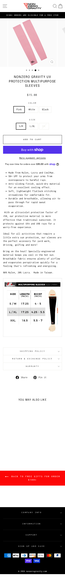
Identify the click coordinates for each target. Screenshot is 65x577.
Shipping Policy (32, 351)
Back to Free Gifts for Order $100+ (35, 478)
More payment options (32, 158)
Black (45, 109)
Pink (19, 109)
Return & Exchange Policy (32, 359)
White (32, 109)
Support (31, 535)
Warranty (32, 366)
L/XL (32, 126)
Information (31, 524)
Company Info (31, 512)
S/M (21, 126)
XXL (44, 126)
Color (32, 103)
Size (32, 120)
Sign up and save (31, 546)
